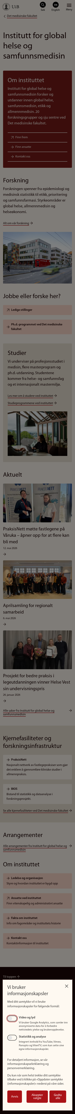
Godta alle (58, 1097)
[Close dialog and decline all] (66, 985)
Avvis (14, 1096)
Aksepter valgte (37, 1097)
